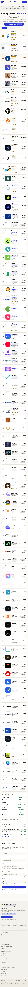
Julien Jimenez (4, 969)
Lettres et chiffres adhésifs (14, 358)
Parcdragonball (15, 778)
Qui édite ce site (4, 948)
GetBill (13, 401)
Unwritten (14, 656)
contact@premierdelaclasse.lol (8, 967)
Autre (13, 207)
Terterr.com (15, 664)
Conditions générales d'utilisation (8, 958)
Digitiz (13, 89)
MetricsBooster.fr (14, 144)
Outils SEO (14, 35)
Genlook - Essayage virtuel (14, 255)
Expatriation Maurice (14, 165)
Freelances (14, 77)
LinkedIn (3, 971)
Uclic (12, 542)
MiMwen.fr (14, 697)
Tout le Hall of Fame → (7, 836)
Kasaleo (13, 705)
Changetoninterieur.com (14, 482)
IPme (12, 566)
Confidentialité (4, 960)
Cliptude (13, 591)
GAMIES (13, 350)
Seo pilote (14, 295)
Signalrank (14, 323)
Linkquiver (14, 116)
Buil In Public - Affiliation (15, 745)
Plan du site (3, 962)
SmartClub (14, 239)
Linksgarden (14, 44)
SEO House (14, 55)
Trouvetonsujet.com (15, 688)
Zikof (13, 599)
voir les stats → (14, 9)
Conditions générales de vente (8, 955)
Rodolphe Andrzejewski (15, 558)
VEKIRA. (13, 176)
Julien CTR (13, 501)
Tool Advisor (14, 109)
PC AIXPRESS (14, 408)
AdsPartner (14, 214)
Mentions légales (4, 953)
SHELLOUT (14, 754)
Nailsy (12, 574)
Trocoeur (14, 382)
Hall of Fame (4, 937)
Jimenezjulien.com (5, 975)
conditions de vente (17, 889)
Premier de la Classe (9, 2)
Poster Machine (14, 729)
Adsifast (14, 623)
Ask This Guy (15, 713)
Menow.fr (13, 263)
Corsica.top (14, 672)
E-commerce (14, 234)
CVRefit (13, 279)
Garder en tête (22, 36)
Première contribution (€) (7, 878)
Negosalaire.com (14, 271)
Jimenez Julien (14, 81)
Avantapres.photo (14, 307)
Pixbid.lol (13, 97)
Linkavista (13, 375)
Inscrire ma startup (6, 916)
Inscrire (24, 1)
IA (12, 259)
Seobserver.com (14, 287)
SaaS (13, 69)
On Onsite (14, 467)
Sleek (13, 615)
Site (3, 858)
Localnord (14, 493)
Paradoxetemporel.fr (15, 451)
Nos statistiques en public (6, 946)
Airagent (14, 550)
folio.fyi (14, 631)
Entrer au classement (14, 24)
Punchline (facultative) (6, 871)
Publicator (14, 393)
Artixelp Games (15, 721)
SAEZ (13, 639)
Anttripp (13, 509)
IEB (12, 203)
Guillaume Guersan (14, 73)
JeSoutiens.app (15, 196)
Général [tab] (4, 27)
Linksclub (14, 128)
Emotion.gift (14, 230)
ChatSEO (13, 31)
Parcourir (23, 866)
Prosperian (14, 583)
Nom (3, 851)
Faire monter (22, 48)
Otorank (13, 517)
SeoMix (13, 443)
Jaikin (13, 155)
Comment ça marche (5, 944)
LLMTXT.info (15, 786)
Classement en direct (5, 934)
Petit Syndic (15, 418)
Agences (13, 251)
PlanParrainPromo (15, 770)
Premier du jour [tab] (11, 27)
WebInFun (14, 435)
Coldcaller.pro (14, 136)
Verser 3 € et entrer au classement (14, 887)
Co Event (14, 762)
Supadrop (14, 525)
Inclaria (13, 648)
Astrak (13, 475)
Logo (3, 863)
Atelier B (13, 342)
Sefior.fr (13, 366)
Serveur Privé (14, 315)
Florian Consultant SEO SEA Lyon (14, 534)
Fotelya (13, 427)
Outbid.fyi (14, 681)
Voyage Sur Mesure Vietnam (15, 459)
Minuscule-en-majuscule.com (14, 65)
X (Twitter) (3, 973)
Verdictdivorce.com (15, 607)
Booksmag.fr (14, 222)
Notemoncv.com (14, 334)
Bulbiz (13, 737)
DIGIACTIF (13, 247)
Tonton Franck (15, 184)
